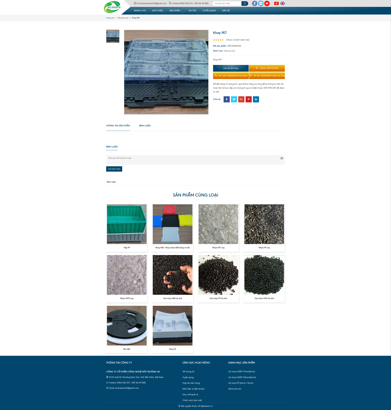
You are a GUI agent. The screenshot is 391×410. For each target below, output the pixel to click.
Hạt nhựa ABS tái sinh (172, 298)
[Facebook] (254, 3)
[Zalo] (260, 3)
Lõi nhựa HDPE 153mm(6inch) (242, 377)
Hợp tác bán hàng (191, 383)
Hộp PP (127, 247)
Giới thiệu (157, 10)
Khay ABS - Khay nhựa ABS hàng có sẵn (172, 247)
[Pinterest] (249, 99)
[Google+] (241, 99)
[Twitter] (234, 99)
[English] (282, 3)
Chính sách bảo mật (192, 400)
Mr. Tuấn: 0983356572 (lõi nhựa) (233, 76)
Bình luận (145, 125)
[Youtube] (267, 3)
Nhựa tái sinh (123, 18)
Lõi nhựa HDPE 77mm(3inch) (241, 371)
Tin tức (192, 10)
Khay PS (172, 349)
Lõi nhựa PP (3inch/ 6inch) (240, 383)
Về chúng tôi (188, 371)
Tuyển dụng (209, 10)
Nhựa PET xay (218, 247)
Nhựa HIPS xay (126, 298)
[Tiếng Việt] (276, 3)
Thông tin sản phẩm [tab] (118, 125)
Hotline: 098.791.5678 (269, 68)
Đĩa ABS (126, 349)
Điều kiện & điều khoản (194, 389)
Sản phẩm (174, 10)
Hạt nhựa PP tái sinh (218, 298)
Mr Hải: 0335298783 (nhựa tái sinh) (269, 76)
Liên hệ (226, 10)
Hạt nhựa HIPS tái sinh (264, 298)
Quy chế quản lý (190, 394)
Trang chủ (140, 10)
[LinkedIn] (256, 99)
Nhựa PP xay (264, 247)
